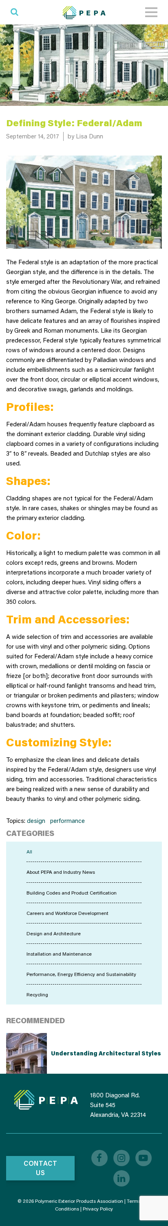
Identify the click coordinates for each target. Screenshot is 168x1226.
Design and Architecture (54, 933)
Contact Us (40, 1168)
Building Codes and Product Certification (72, 893)
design (36, 820)
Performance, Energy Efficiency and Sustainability (81, 974)
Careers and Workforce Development (67, 913)
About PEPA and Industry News (61, 872)
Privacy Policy (98, 1209)
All (29, 852)
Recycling (37, 994)
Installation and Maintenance (59, 954)
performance (67, 820)
